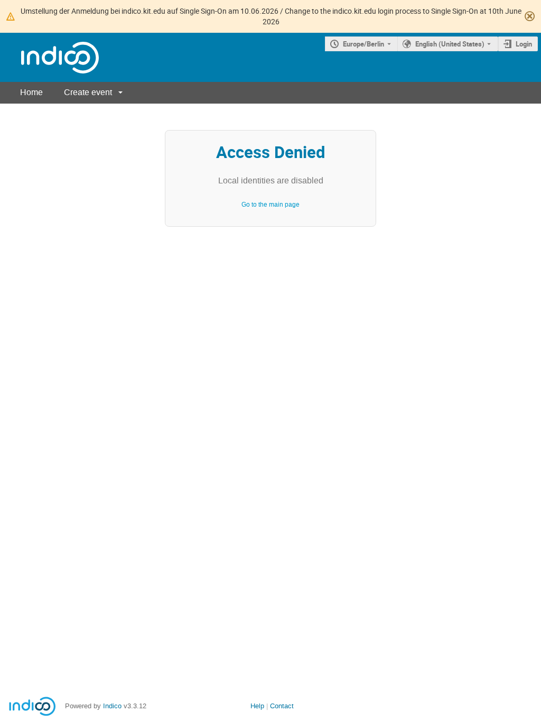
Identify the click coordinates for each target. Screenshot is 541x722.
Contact (282, 705)
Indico (112, 705)
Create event (88, 92)
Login (524, 44)
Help (257, 705)
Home (31, 92)
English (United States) (449, 44)
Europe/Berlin (363, 44)
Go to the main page (270, 204)
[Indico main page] (49, 57)
